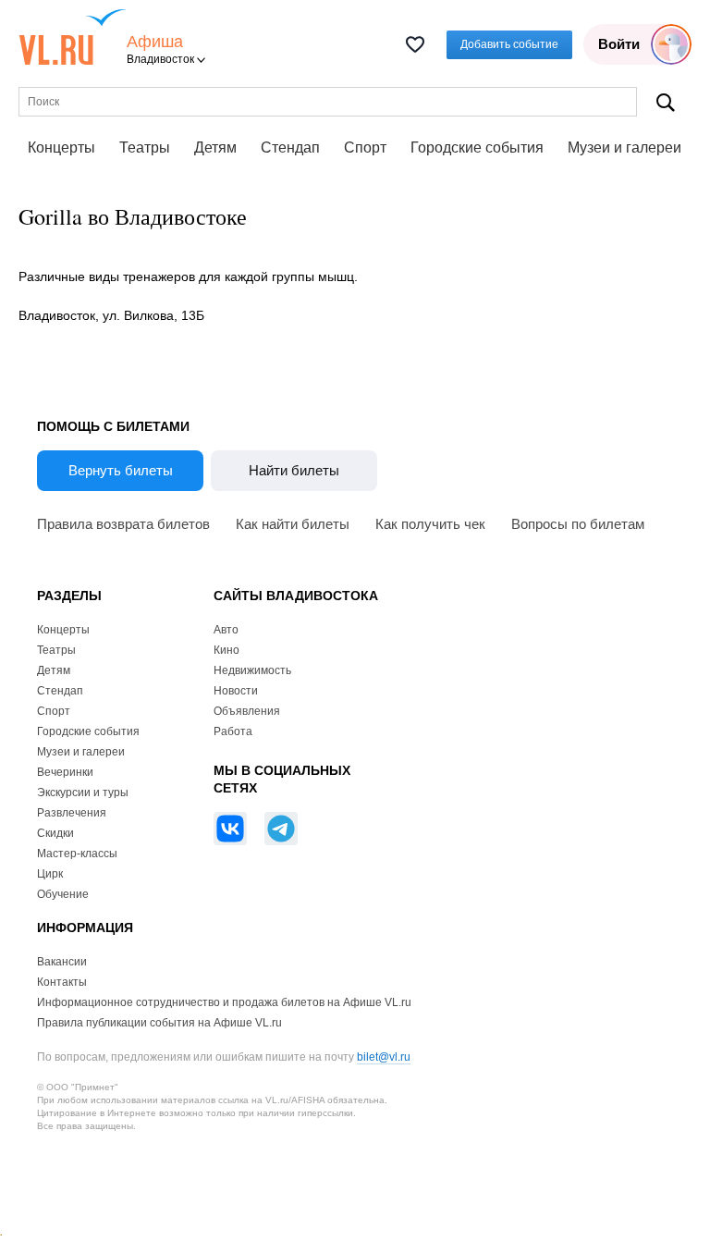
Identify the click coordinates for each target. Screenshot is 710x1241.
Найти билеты (294, 470)
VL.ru (72, 37)
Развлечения (71, 812)
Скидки (55, 833)
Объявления (247, 711)
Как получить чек (430, 524)
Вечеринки (65, 772)
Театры (144, 147)
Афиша (155, 42)
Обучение (63, 894)
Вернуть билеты (120, 470)
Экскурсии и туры (83, 792)
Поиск (666, 102)
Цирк (50, 873)
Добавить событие (509, 44)
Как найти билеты (292, 524)
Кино (226, 650)
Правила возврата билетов (123, 524)
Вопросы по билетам (577, 524)
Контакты (62, 982)
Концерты (61, 147)
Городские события (477, 147)
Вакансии (62, 961)
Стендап (290, 147)
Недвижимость (252, 670)
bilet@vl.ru (383, 1057)
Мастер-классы (77, 853)
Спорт (365, 147)
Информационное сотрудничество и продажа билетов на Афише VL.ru (224, 1002)
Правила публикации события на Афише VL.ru (159, 1022)
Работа (233, 731)
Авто (226, 629)
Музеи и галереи (624, 147)
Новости (236, 690)
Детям (215, 147)
